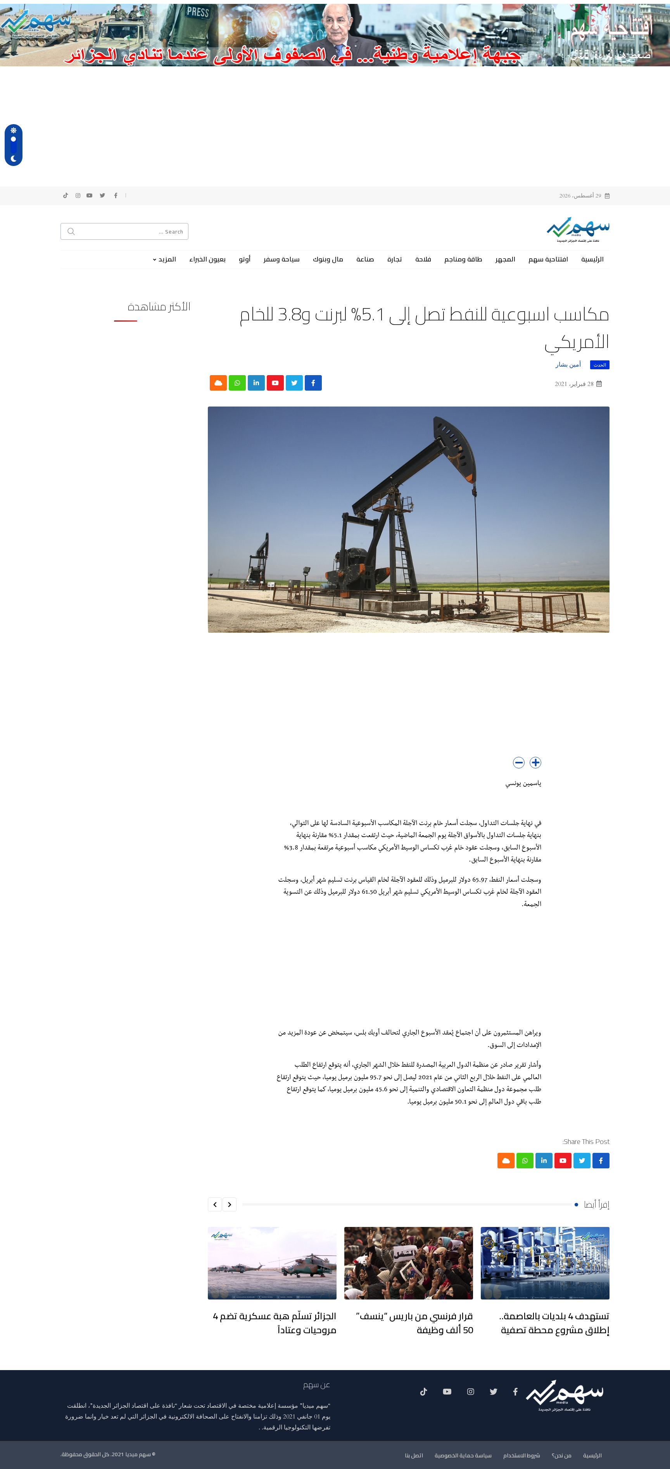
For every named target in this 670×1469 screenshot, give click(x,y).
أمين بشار (568, 364)
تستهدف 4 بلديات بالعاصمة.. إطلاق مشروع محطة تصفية (554, 1323)
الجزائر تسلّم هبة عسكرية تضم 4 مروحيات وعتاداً (275, 1323)
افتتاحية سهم (548, 259)
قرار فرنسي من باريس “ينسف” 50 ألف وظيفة (414, 1323)
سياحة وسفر (282, 259)
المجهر (505, 259)
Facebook (515, 1394)
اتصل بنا (414, 1455)
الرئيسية (592, 259)
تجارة (394, 259)
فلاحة (423, 259)
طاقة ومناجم (463, 259)
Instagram (470, 1394)
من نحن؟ (562, 1455)
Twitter (493, 1394)
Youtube (447, 1394)
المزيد (167, 259)
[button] (230, 1204)
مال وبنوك (328, 259)
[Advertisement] (335, 124)
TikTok (424, 1394)
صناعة (365, 259)
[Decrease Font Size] (519, 762)
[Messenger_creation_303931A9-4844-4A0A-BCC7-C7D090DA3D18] (335, 34)
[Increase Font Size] (535, 762)
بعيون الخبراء (207, 259)
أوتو (244, 259)
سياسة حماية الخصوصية (463, 1455)
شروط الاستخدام (521, 1455)
